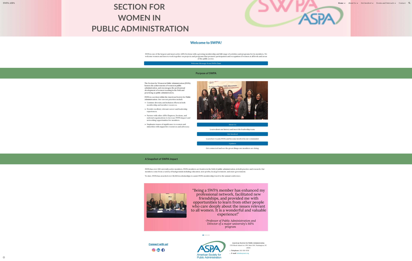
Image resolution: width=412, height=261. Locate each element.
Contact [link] (402, 3)
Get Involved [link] (366, 3)
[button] (409, 3)
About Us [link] (352, 3)
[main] (206, 42)
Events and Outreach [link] (385, 3)
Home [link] (340, 3)
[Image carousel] (206, 209)
